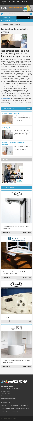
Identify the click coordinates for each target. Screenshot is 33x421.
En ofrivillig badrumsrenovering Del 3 (11, 113)
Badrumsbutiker (25, 408)
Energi (13, 1)
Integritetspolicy (5, 411)
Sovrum (11, 4)
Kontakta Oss (24, 405)
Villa (16, 4)
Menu (27, 18)
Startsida (3, 405)
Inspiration (20, 23)
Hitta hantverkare (5, 408)
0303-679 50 (6, 391)
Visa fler (29, 108)
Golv (18, 1)
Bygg (9, 1)
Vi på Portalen (14, 405)
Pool (25, 1)
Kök (22, 1)
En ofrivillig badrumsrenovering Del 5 (11, 128)
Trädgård (4, 4)
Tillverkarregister (15, 411)
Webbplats (26, 232)
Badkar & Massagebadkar (11, 23)
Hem (2, 23)
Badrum (4, 1)
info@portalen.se (9, 396)
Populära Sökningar (16, 408)
